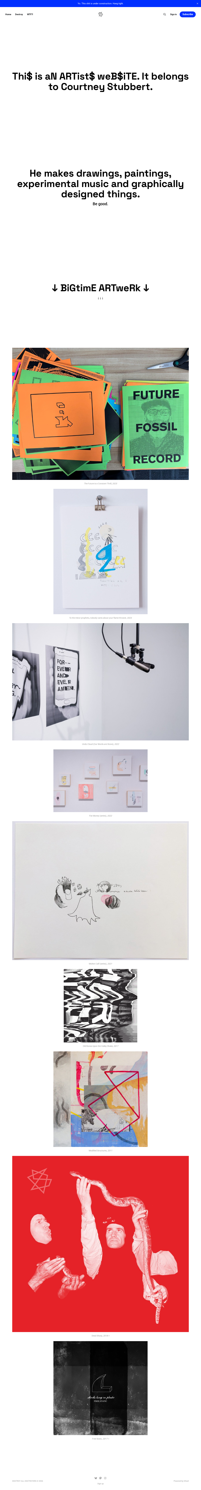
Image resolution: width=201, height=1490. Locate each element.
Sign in (173, 14)
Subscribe (187, 14)
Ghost (186, 1481)
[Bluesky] (96, 1478)
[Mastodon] (100, 1478)
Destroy (19, 14)
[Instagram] (105, 1478)
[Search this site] (164, 14)
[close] (197, 3)
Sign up (100, 1484)
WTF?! (30, 14)
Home (8, 14)
